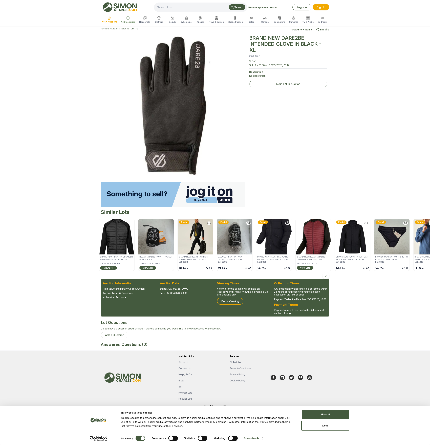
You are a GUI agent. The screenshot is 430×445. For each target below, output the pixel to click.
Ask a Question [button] (114, 335)
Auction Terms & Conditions (118, 293)
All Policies (235, 362)
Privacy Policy (237, 374)
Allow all (325, 414)
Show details (251, 438)
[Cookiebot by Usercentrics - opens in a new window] (98, 438)
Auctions (105, 28)
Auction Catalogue (120, 28)
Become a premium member (262, 7)
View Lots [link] (109, 268)
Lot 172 (134, 28)
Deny (325, 425)
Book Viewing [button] (230, 301)
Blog (181, 380)
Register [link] (302, 7)
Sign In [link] (321, 7)
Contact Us (185, 368)
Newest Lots (185, 392)
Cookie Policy (237, 380)
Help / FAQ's (185, 374)
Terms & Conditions (240, 368)
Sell (181, 386)
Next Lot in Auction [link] (288, 84)
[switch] (173, 438)
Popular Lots (185, 398)
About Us (184, 362)
